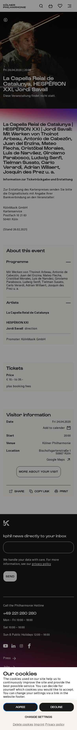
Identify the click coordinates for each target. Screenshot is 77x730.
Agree (20, 707)
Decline (57, 707)
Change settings (38, 717)
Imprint (39, 724)
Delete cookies (23, 724)
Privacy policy (54, 724)
